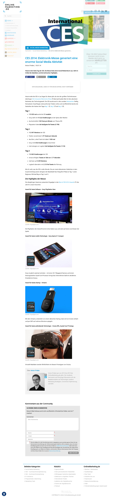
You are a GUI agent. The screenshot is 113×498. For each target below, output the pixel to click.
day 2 (52, 106)
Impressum (88, 479)
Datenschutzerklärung (54, 451)
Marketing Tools (30, 481)
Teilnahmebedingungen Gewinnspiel (96, 486)
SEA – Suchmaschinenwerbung (35, 474)
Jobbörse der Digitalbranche (63, 481)
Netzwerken (70, 101)
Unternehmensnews (12, 25)
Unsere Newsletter (11, 28)
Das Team (88, 474)
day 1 (46, 106)
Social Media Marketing (40, 51)
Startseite (28, 51)
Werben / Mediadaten (91, 469)
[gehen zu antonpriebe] (46, 377)
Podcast (57, 486)
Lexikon (8, 30)
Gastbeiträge (89, 472)
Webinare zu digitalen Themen (64, 476)
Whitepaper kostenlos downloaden (65, 474)
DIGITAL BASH (11, 52)
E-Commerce (29, 476)
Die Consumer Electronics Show (42, 99)
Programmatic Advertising (33, 479)
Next (107, 26)
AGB (86, 483)
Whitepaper (11, 33)
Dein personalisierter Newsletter (65, 472)
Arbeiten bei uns (90, 476)
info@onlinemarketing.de (62, 445)
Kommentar (30, 417)
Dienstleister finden (61, 479)
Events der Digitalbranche (63, 483)
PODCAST (10, 56)
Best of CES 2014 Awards (66, 182)
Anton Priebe (35, 370)
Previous (86, 26)
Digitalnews (9, 23)
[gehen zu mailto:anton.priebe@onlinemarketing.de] (46, 375)
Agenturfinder (59, 469)
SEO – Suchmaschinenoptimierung (36, 472)
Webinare (10, 35)
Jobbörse (10, 42)
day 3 (60, 106)
